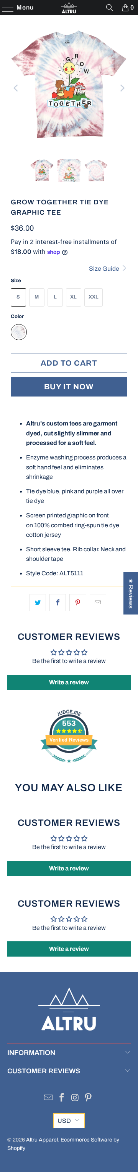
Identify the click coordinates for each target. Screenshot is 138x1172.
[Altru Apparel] (69, 7)
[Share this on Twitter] (38, 603)
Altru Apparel (42, 1140)
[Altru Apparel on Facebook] (62, 1099)
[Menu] (4, 7)
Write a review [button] (69, 682)
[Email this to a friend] (98, 603)
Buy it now (69, 386)
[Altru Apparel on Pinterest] (88, 1099)
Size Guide (104, 268)
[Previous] (16, 88)
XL (73, 297)
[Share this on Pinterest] (77, 603)
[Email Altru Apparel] (48, 1099)
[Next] (121, 88)
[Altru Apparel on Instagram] (75, 1099)
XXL (94, 297)
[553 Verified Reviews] (69, 766)
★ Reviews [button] (131, 593)
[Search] (109, 7)
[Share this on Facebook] (57, 603)
